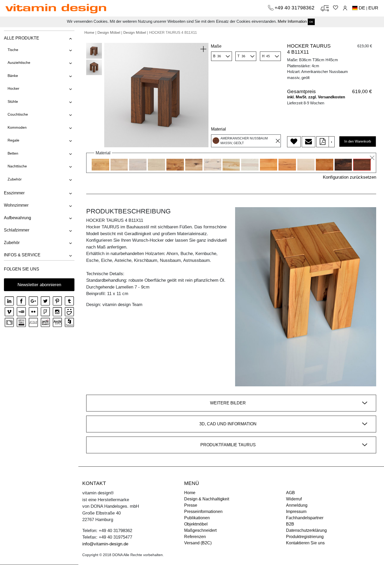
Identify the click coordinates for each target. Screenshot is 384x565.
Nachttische (17, 166)
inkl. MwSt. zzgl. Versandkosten (316, 97)
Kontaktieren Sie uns (305, 543)
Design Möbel (108, 32)
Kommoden (17, 127)
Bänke (13, 76)
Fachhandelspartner (304, 518)
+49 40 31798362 (295, 7)
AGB (290, 492)
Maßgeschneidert (200, 530)
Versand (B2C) (198, 543)
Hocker (13, 88)
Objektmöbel (196, 524)
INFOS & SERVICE (22, 255)
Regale (13, 140)
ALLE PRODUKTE (21, 38)
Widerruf (294, 499)
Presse (190, 505)
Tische (13, 50)
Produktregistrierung (305, 536)
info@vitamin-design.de (105, 543)
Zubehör (15, 179)
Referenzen (195, 536)
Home (89, 32)
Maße (216, 46)
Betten (13, 153)
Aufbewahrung (17, 218)
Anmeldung (296, 505)
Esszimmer (14, 193)
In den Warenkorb (357, 141)
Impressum (296, 511)
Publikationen (197, 518)
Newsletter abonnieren (39, 284)
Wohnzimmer (16, 205)
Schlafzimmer (16, 230)
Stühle (13, 101)
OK (311, 21)
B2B (290, 524)
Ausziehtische (19, 62)
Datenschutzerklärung (306, 530)
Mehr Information (292, 21)
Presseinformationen (203, 511)
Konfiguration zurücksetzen (349, 177)
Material (218, 129)
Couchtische (18, 114)
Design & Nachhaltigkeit (206, 499)
